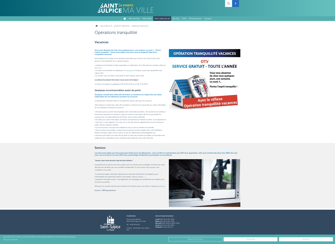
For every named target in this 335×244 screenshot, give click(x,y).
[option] (204, 79)
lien (100, 68)
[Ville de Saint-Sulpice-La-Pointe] (125, 8)
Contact (207, 18)
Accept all (306, 239)
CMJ (184, 18)
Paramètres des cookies (195, 239)
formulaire (129, 70)
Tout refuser (250, 239)
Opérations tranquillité (140, 26)
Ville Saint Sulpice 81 (97, 26)
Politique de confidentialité (10, 239)
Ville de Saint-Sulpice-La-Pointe (124, 18)
